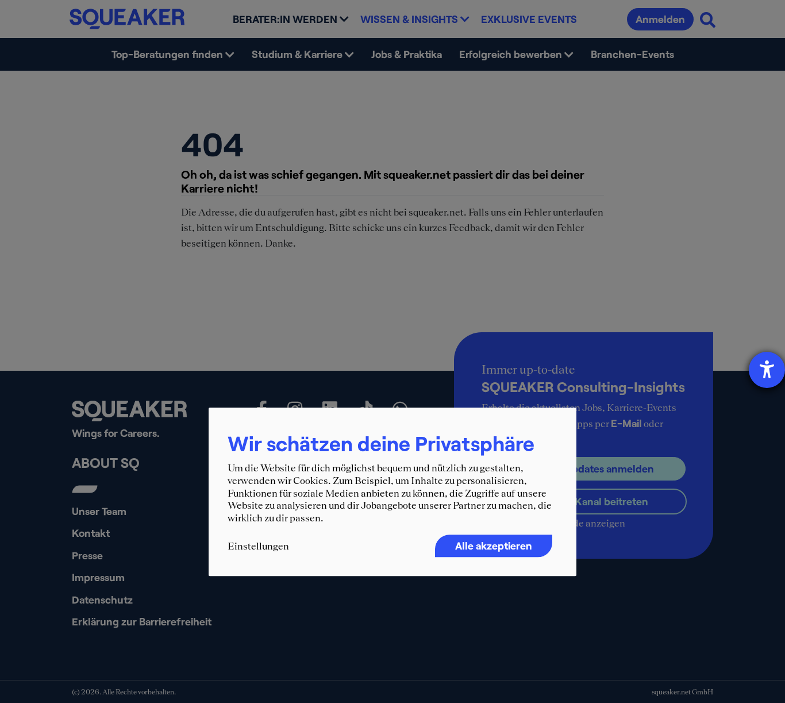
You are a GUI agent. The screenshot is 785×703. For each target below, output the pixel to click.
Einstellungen (258, 546)
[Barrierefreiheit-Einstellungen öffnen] (767, 370)
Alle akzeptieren (493, 546)
